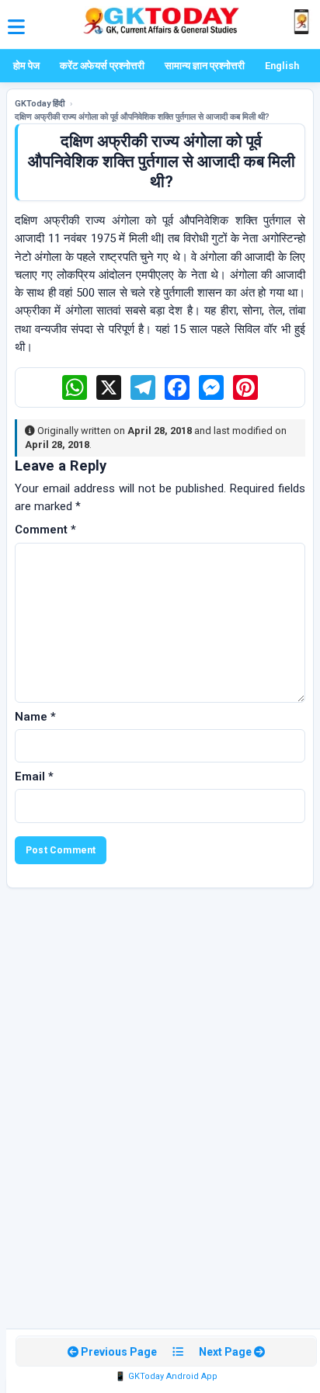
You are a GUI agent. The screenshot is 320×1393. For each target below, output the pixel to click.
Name (35, 717)
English (282, 65)
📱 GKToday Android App (166, 1376)
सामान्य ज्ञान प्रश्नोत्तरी (205, 65)
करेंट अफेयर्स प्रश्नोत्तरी (102, 65)
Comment (45, 530)
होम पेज (26, 65)
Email (34, 776)
